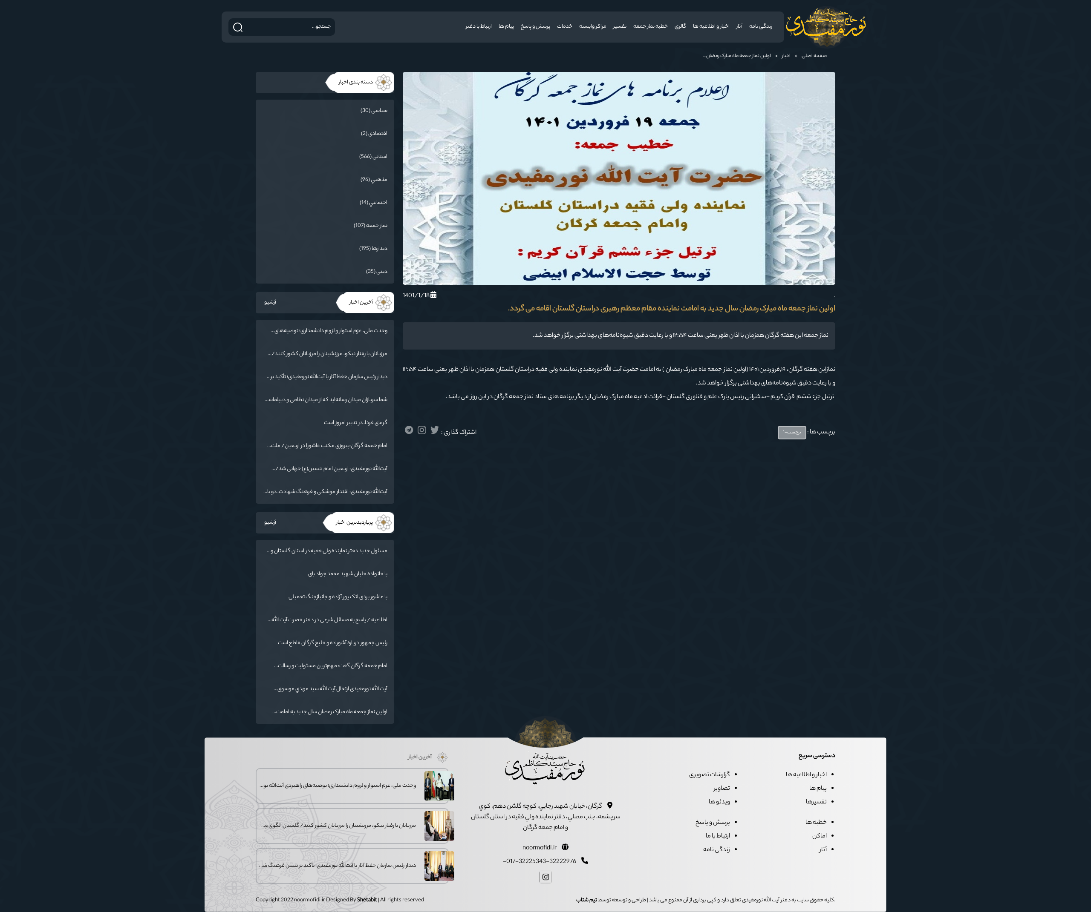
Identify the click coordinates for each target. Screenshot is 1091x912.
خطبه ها (816, 823)
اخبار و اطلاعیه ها (711, 26)
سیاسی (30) (374, 110)
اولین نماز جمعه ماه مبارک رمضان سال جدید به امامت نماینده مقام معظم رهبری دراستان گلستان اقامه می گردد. (331, 712)
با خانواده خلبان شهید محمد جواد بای (347, 574)
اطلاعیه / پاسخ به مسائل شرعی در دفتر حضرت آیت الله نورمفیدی (329, 620)
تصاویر (722, 789)
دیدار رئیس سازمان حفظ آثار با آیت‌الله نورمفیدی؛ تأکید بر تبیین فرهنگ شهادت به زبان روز (329, 377)
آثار (739, 26)
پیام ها (506, 26)
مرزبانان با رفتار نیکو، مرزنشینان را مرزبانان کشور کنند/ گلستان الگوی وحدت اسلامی (329, 354)
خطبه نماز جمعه (650, 26)
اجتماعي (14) (373, 202)
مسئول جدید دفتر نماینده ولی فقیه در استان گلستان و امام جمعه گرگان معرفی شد (329, 551)
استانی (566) (373, 156)
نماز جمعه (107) (370, 225)
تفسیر (619, 26)
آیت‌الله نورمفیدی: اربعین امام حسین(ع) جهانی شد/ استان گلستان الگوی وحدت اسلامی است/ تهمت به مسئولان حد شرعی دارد (331, 469)
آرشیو (270, 302)
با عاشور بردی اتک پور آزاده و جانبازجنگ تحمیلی (338, 597)
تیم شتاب (586, 900)
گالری (680, 26)
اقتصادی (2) (374, 133)
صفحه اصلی (814, 56)
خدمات (564, 26)
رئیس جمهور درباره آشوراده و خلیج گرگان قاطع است (332, 643)
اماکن (819, 837)
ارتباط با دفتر (479, 26)
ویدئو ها (719, 802)
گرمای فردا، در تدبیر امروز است (355, 423)
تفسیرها (816, 802)
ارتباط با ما (718, 837)
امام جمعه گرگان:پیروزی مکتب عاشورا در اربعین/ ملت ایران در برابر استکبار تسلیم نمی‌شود (329, 446)
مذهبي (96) (374, 179)
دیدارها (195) (373, 248)
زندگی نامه (760, 26)
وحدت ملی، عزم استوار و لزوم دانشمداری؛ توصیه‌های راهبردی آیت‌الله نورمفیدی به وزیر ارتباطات (330, 331)
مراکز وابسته (592, 26)
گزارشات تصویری (709, 775)
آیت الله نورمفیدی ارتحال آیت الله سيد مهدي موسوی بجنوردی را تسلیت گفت (332, 689)
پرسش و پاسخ (535, 26)
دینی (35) (376, 271)
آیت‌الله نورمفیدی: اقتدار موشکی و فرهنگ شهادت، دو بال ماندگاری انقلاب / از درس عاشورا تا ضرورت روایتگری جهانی (325, 492)
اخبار (786, 56)
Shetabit (367, 900)
